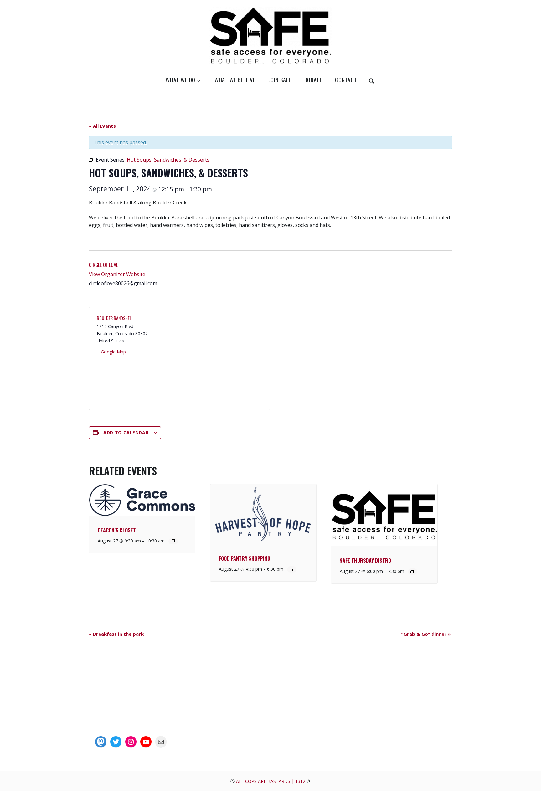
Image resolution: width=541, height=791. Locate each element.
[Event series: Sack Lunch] (292, 569)
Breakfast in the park (116, 634)
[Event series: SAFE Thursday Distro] (412, 571)
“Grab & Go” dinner (426, 634)
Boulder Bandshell (115, 318)
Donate (313, 80)
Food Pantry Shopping (244, 558)
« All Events (102, 126)
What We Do (180, 80)
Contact (346, 80)
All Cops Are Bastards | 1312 (271, 781)
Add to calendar (126, 432)
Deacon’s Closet (117, 530)
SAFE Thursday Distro (365, 560)
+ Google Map (111, 352)
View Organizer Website (117, 274)
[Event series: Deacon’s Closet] (173, 541)
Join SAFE (280, 80)
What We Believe (234, 80)
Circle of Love (103, 265)
